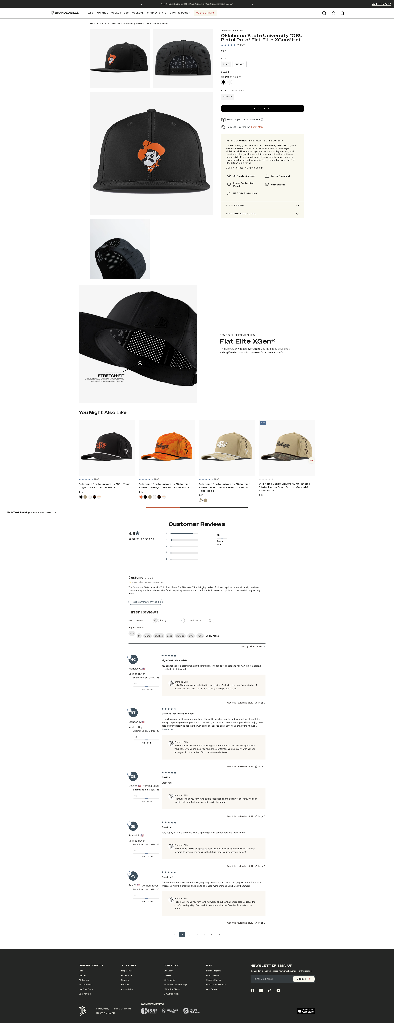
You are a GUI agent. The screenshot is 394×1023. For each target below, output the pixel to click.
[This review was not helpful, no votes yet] (262, 702)
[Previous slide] (142, 4)
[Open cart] (343, 13)
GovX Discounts (171, 994)
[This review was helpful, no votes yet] (256, 702)
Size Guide (238, 90)
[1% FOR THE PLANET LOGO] (149, 1011)
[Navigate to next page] (219, 934)
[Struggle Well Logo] (170, 1011)
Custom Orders (213, 975)
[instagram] (261, 990)
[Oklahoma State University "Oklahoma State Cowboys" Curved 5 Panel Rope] (167, 448)
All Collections (85, 984)
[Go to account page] (334, 13)
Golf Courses (212, 989)
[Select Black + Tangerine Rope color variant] (94, 497)
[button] (120, 58)
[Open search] (324, 13)
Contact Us (126, 975)
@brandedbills (42, 512)
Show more (212, 635)
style (191, 636)
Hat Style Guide (86, 989)
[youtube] (278, 990)
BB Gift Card (85, 994)
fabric (147, 636)
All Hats (102, 23)
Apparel (82, 975)
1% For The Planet (172, 989)
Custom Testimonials (215, 984)
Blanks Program (213, 970)
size (132, 633)
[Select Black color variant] (223, 82)
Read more (167, 729)
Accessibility (127, 989)
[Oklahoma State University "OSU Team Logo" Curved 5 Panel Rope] (107, 448)
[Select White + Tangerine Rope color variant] (99, 497)
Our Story (168, 970)
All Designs (84, 980)
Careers (167, 975)
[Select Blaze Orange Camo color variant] (141, 497)
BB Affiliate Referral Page (175, 984)
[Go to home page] (82, 1011)
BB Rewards (169, 980)
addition (159, 636)
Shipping (125, 980)
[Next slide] (252, 4)
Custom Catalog (213, 980)
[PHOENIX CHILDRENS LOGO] (191, 1011)
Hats (81, 970)
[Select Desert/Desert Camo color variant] (201, 500)
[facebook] (252, 990)
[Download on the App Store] (306, 1011)
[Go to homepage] (64, 13)
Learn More (257, 127)
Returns (125, 984)
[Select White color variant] (229, 82)
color (169, 636)
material (180, 636)
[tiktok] (269, 990)
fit (139, 636)
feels (200, 636)
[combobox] (171, 620)
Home (92, 23)
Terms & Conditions (122, 1008)
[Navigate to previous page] (175, 934)
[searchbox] (139, 620)
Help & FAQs (127, 970)
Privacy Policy (102, 1008)
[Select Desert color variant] (85, 497)
